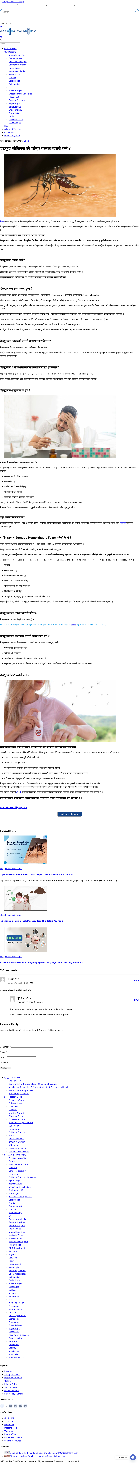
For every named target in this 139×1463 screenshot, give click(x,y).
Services (13, 1258)
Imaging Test (10, 1434)
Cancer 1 (13, 1167)
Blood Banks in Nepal (18, 1164)
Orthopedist (14, 84)
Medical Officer (16, 119)
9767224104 (82, 5)
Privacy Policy (10, 1384)
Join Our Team (11, 1387)
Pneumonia (14, 1322)
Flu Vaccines (15, 1129)
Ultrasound (14, 1344)
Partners (13, 1251)
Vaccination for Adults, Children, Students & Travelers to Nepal (38, 1087)
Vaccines (8, 1431)
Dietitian (12, 77)
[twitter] (6, 1406)
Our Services (10, 48)
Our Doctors (10, 52)
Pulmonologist (15, 90)
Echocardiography (17, 1171)
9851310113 (53, 5)
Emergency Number (13, 1394)
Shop (26, 141)
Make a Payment (12, 135)
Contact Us (9, 1418)
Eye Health (14, 1126)
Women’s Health (16, 1303)
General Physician (17, 1222)
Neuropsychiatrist (17, 71)
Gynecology (14, 1180)
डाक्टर (73, 624)
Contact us (9, 132)
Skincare (13, 1341)
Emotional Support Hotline (21, 1122)
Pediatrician (14, 74)
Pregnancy (14, 1306)
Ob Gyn (12, 1312)
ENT (11, 87)
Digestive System (17, 1116)
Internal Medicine (17, 1232)
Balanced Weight (16, 1100)
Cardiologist (14, 81)
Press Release (15, 1325)
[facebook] (2, 1406)
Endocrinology (15, 110)
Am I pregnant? (16, 1190)
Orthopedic (14, 1319)
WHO (18, 792)
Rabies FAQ (14, 1331)
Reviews (8, 1371)
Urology (12, 1348)
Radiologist (14, 97)
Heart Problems (16, 1138)
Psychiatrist (14, 1254)
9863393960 (24, 5)
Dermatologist (15, 58)
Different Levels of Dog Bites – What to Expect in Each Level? (38, 1456)
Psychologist (15, 122)
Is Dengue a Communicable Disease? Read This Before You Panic (31, 921)
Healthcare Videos (13, 1377)
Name (3, 1052)
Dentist (12, 1203)
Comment (5, 1047)
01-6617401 (40, 5)
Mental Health (15, 1309)
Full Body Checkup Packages (22, 1177)
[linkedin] (20, 1406)
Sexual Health (15, 1338)
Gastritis (13, 1135)
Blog (6, 126)
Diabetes (13, 1109)
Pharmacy (9, 1424)
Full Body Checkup (17, 1132)
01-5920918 (68, 5)
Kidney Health (15, 1145)
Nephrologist (15, 106)
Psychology (14, 1328)
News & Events (11, 1390)
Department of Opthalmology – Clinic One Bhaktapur (33, 1084)
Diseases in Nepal (13, 868)
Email (3, 1057)
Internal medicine (17, 55)
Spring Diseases (12, 1374)
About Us (8, 1421)
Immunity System (17, 1142)
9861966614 (30, 18)
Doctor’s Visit (10, 1428)
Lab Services (15, 1080)
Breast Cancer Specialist (20, 94)
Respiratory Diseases (19, 1335)
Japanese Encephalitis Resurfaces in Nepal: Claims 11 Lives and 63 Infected (37, 874)
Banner (12, 1161)
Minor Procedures (12, 1441)
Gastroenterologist (17, 64)
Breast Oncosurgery (18, 1241)
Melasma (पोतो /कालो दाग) (19, 1151)
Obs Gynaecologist (17, 61)
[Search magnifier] (136, 11)
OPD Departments (17, 1248)
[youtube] (11, 1406)
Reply (136, 980)
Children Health (16, 1103)
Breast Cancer (15, 1238)
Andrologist (14, 113)
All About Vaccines (13, 129)
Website (4, 1062)
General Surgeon (17, 100)
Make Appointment (70, 814)
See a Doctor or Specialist (21, 1090)
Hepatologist (15, 103)
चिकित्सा (123, 523)
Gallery (7, 1381)
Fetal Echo (13, 1174)
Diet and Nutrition (17, 1113)
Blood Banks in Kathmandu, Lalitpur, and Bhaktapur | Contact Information (44, 1453)
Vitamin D (13, 1354)
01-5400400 (9, 5)
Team (11, 1261)
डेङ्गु (2, 221)
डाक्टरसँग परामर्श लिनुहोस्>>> (13, 807)
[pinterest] (25, 1406)
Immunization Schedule (20, 1187)
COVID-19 (13, 1106)
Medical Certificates (18, 1148)
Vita (10, 1299)
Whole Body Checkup (19, 1093)
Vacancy (13, 1293)
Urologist (13, 116)
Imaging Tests (15, 1183)
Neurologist (14, 68)
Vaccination (14, 1296)
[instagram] (15, 1406)
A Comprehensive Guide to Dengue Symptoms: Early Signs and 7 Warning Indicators (41, 962)
